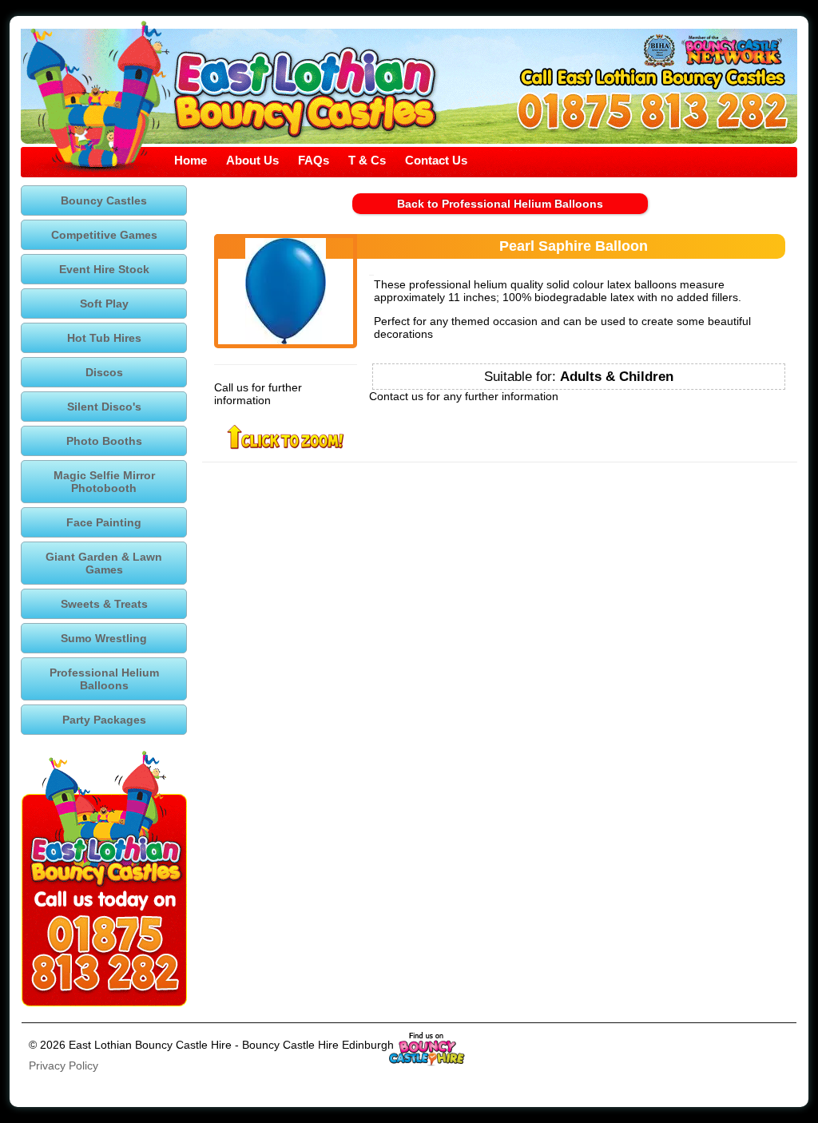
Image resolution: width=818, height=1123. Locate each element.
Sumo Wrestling (104, 638)
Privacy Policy (63, 1065)
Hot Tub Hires (104, 337)
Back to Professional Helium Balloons (500, 203)
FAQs (313, 160)
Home (190, 160)
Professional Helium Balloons (104, 679)
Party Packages (104, 719)
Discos (104, 372)
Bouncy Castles (104, 200)
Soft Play (104, 303)
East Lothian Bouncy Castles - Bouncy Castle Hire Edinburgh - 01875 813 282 (305, 91)
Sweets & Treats (104, 603)
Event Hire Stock (104, 269)
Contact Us (436, 160)
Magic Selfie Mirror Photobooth (104, 481)
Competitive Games (104, 234)
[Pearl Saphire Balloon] (285, 291)
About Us (252, 160)
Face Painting (103, 522)
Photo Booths (104, 441)
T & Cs (367, 160)
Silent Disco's (104, 406)
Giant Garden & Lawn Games (104, 563)
